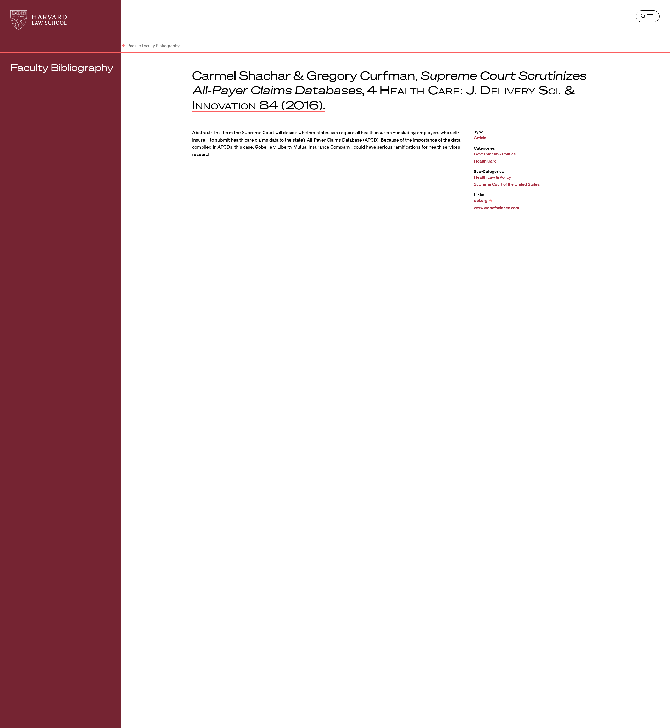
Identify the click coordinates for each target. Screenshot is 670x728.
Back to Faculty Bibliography (153, 45)
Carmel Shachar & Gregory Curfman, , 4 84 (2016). (389, 90)
